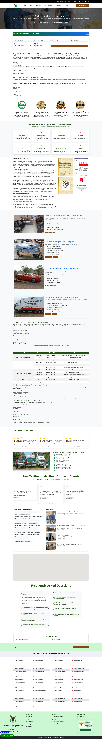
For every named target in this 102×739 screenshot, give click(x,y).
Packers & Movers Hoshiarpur (20, 684)
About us (30, 716)
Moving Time (35, 43)
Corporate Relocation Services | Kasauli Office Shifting (63, 216)
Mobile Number (36, 38)
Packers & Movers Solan (78, 701)
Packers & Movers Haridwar (78, 693)
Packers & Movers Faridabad (40, 687)
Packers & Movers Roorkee (58, 695)
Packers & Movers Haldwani (39, 695)
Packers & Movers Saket (58, 668)
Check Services (49, 257)
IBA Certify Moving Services (59, 723)
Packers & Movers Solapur (39, 665)
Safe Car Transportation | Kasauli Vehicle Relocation (62, 268)
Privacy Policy (30, 721)
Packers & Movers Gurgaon (19, 687)
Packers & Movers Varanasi (58, 676)
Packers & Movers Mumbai (19, 660)
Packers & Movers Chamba (19, 706)
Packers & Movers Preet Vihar (79, 671)
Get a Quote (71, 1)
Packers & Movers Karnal (19, 690)
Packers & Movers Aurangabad (40, 663)
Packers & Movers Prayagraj (78, 676)
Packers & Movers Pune (39, 660)
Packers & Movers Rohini (78, 665)
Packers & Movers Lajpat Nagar (20, 671)
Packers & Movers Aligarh (39, 679)
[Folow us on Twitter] (11, 731)
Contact (66, 5)
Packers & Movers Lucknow (78, 674)
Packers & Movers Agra (39, 676)
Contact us (30, 718)
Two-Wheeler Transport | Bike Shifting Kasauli (60, 242)
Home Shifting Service (58, 716)
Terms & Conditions (32, 723)
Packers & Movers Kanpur (19, 676)
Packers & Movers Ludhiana (78, 679)
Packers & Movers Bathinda (78, 682)
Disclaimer (30, 726)
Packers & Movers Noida (19, 674)
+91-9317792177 (82, 716)
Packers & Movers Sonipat (19, 693)
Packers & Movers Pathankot (40, 684)
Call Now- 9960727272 (83, 5)
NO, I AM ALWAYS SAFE (84, 647)
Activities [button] (38, 5)
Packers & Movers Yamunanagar (40, 690)
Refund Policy (30, 724)
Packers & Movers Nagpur (58, 660)
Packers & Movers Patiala (39, 682)
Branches (58, 5)
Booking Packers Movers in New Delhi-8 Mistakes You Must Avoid (71, 511)
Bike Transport (56, 719)
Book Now (53, 232)
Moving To (72, 38)
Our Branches (30, 719)
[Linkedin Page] (88, 1)
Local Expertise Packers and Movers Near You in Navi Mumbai (70, 543)
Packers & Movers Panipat (58, 687)
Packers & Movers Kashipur (78, 695)
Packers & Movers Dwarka (19, 668)
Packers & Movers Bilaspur (58, 704)
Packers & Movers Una (38, 706)
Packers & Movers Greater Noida (40, 674)
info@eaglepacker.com (62, 639)
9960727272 (86, 34)
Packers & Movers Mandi (39, 704)
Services (16, 43)
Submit (70, 46)
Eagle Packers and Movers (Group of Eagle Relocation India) (13, 726)
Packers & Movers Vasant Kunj (79, 668)
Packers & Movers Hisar (58, 690)
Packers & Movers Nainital (39, 698)
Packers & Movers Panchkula (40, 693)
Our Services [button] (48, 5)
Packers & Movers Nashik (19, 663)
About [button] (30, 5)
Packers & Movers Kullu (19, 704)
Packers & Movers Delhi (58, 665)
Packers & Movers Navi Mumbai (59, 663)
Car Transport (56, 718)
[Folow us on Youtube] (17, 731)
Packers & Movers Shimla (19, 701)
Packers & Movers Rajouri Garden (60, 671)
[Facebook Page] (79, 1)
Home (24, 5)
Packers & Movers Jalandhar (20, 682)
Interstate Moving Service (58, 721)
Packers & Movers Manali (39, 701)
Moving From (54, 38)
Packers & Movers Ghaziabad (59, 674)
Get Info (47, 232)
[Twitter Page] (85, 1)
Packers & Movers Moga (58, 684)
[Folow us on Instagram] (14, 731)
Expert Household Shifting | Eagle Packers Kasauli (62, 297)
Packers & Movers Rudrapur (20, 698)
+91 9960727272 (24, 639)
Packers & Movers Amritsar (58, 679)
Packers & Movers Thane (78, 660)
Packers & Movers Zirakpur (78, 684)
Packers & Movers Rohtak (78, 690)
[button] (49, 503)
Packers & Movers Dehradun (59, 693)
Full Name (16, 38)
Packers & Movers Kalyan (78, 663)
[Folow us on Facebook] (9, 731)
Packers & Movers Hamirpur (78, 704)
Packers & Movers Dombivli (20, 665)
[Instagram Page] (82, 1)
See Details (48, 285)
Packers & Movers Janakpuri (39, 668)
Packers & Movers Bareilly (19, 679)
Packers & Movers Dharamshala (59, 701)
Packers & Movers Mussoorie (78, 698)
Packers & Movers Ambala (78, 687)
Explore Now (48, 314)
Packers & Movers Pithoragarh (59, 698)
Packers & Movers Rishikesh (20, 695)
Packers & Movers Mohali (58, 682)
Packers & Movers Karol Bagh (40, 671)
